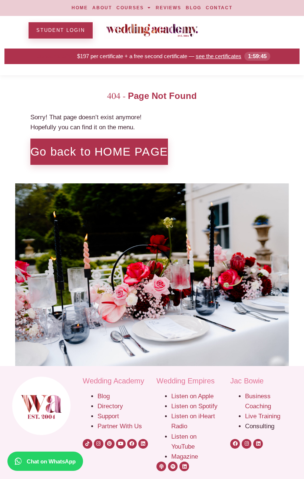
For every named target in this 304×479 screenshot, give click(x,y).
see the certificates (218, 56)
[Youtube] (121, 444)
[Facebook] (132, 444)
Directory (110, 406)
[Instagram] (98, 444)
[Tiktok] (87, 444)
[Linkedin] (143, 444)
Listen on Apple (193, 396)
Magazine (184, 456)
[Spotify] (173, 466)
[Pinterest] (110, 444)
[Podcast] (161, 466)
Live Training (262, 416)
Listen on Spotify (194, 406)
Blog (104, 396)
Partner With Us (120, 426)
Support (108, 416)
